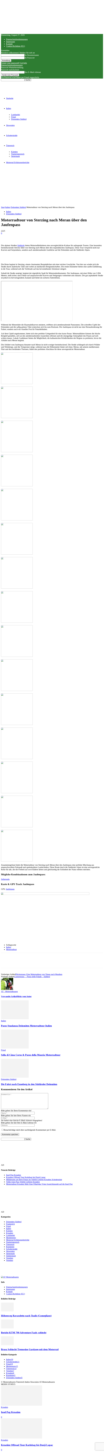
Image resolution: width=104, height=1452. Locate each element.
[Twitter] (14, 237)
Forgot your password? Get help (14, 63)
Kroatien (9, 1233)
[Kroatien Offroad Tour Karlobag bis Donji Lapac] (21, 1438)
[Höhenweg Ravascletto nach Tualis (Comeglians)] (7, 1311)
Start (3, 207)
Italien (8, 108)
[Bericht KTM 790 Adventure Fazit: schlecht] (7, 1328)
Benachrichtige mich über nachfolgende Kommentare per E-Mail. (30, 1130)
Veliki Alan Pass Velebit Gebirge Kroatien (23, 1182)
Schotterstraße (11, 135)
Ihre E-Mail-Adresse (32, 72)
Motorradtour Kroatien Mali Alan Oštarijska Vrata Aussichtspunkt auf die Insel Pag (39, 1184)
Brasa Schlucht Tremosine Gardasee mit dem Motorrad (30, 1349)
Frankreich (10, 1224)
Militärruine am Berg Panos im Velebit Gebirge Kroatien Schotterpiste (34, 1179)
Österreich (10, 145)
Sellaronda (5, 879)
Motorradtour (11, 949)
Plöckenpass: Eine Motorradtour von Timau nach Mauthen (38, 974)
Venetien (9, 1258)
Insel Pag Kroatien (13, 1175)
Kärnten (14, 152)
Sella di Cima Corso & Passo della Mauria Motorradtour (30, 1055)
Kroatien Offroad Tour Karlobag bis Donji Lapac (26, 1177)
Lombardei (15, 115)
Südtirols (20, 245)
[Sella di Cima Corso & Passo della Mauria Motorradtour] (15, 1048)
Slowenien (10, 125)
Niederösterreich (17, 154)
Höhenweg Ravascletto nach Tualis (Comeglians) (26, 1315)
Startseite (9, 98)
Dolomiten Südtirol (19, 119)
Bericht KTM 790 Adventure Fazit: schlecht (23, 1332)
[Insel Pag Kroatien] (21, 1405)
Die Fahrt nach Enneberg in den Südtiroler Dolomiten (29, 1084)
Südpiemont (11, 1256)
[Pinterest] (23, 237)
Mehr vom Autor (24, 996)
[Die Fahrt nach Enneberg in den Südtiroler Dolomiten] (15, 1077)
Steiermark (15, 156)
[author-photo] (7, 989)
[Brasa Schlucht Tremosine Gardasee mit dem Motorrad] (7, 1344)
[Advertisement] (52, 187)
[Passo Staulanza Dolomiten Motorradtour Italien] (15, 1018)
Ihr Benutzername (31, 55)
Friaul (13, 117)
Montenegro (11, 1238)
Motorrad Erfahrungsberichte (17, 162)
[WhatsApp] (32, 237)
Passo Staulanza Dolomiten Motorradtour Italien (26, 1025)
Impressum (10, 42)
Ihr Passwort (29, 58)
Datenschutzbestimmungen (17, 39)
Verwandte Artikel (9, 996)
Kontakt (9, 44)
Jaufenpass (10, 889)
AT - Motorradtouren (9, 991)
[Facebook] (5, 237)
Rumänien (10, 1247)
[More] (42, 237)
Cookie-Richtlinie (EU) (15, 46)
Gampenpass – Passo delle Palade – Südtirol (32, 977)
